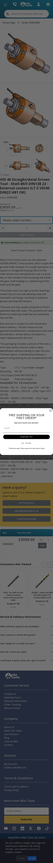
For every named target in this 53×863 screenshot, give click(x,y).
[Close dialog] (50, 410)
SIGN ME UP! (26, 437)
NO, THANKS (26, 443)
